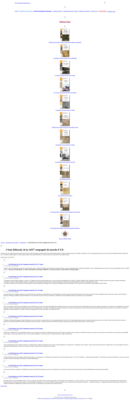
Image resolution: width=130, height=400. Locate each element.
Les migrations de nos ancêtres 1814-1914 (65, 162)
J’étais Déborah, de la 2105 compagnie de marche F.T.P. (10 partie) (25, 376)
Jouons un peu (94, 11)
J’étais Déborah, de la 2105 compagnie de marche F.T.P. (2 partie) (25, 276)
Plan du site (53, 398)
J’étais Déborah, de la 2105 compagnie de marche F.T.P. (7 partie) (25, 340)
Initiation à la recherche (84, 11)
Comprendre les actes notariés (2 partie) (65, 144)
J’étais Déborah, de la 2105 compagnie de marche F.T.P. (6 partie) (25, 328)
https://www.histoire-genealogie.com (65, 394)
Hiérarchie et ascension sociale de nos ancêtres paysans (65, 127)
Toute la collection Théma (65, 238)
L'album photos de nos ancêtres (70, 11)
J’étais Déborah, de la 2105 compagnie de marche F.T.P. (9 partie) (25, 365)
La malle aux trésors (57, 11)
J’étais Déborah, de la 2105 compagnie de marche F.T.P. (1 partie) (25, 264)
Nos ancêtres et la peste (65, 179)
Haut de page (4, 386)
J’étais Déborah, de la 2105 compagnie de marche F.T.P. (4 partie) (25, 302)
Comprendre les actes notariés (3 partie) (65, 110)
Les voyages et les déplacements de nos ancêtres (65, 92)
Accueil (16, 11)
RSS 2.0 (48, 398)
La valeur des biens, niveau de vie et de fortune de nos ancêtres (65, 212)
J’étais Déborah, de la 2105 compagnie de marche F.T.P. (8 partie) (25, 353)
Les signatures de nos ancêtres (65, 195)
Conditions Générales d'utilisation (71, 398)
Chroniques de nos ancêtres (12, 242)
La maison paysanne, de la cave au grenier (65, 75)
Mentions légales (59, 398)
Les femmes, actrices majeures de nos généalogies (65, 58)
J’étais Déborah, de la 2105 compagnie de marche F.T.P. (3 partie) (25, 290)
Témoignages (23, 242)
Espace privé (81, 398)
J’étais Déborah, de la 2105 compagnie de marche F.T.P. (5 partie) (25, 316)
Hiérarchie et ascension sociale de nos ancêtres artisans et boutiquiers (65, 42)
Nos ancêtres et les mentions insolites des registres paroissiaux (65, 228)
